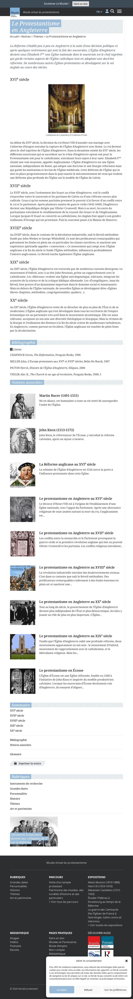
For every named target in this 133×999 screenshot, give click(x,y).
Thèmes (38, 36)
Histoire (15, 798)
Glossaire (15, 754)
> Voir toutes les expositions (105, 925)
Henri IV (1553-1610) (100, 886)
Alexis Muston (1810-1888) (104, 882)
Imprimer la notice (29, 763)
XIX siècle (16, 725)
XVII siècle (17, 715)
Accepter (62, 989)
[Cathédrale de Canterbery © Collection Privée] (66, 108)
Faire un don (81, 3)
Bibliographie (18, 740)
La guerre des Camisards (103, 909)
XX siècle (16, 730)
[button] (126, 960)
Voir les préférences (115, 989)
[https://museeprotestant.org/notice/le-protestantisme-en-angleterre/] (34, 831)
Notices (26, 36)
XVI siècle (16, 710)
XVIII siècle (17, 720)
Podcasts (15, 946)
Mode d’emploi (58, 946)
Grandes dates (19, 788)
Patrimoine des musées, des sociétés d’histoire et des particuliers (66, 894)
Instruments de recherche (26, 783)
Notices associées (20, 745)
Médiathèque (57, 954)
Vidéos (14, 942)
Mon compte (57, 950)
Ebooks (14, 950)
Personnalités (18, 793)
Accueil (14, 36)
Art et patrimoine (21, 808)
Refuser (88, 989)
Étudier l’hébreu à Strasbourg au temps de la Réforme (104, 901)
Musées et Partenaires (63, 942)
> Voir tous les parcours (63, 902)
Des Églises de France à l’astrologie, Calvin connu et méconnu (104, 917)
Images (14, 938)
